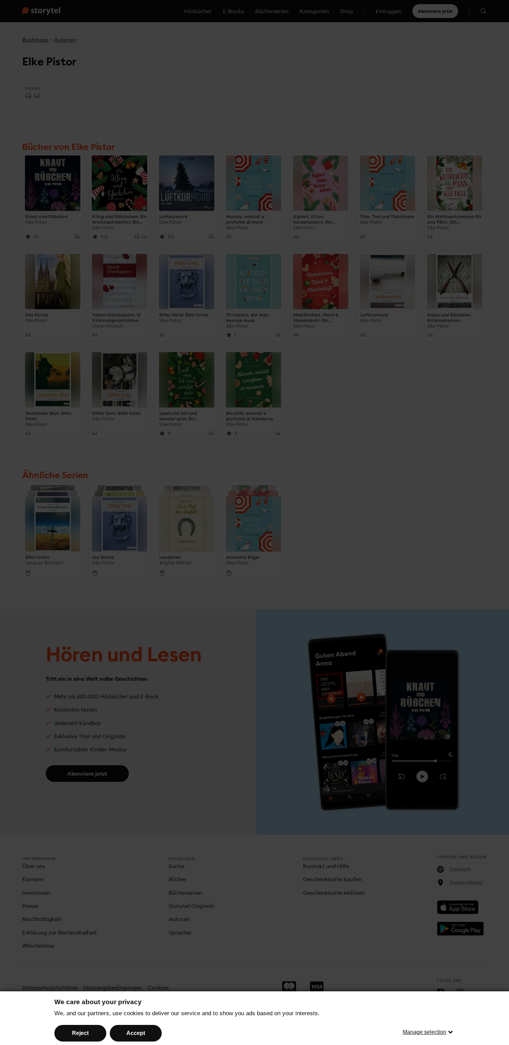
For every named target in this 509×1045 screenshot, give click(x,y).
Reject (80, 1033)
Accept (135, 1033)
